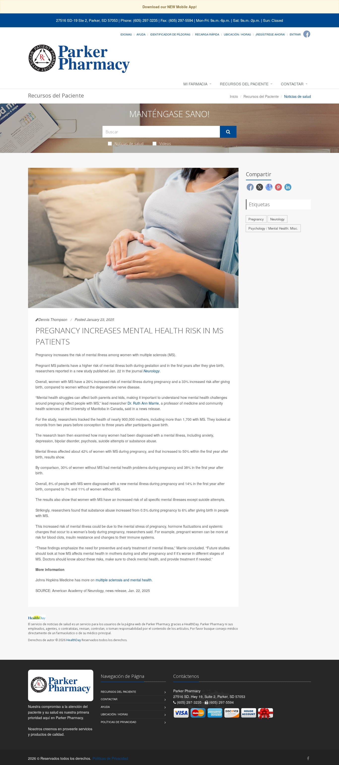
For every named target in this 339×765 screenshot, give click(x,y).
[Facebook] (306, 34)
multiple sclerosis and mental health (124, 579)
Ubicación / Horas (237, 34)
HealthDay (73, 640)
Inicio (234, 96)
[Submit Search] (228, 132)
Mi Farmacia (195, 83)
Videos (165, 143)
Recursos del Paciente (244, 83)
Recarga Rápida (207, 34)
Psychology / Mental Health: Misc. (273, 228)
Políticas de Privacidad (118, 722)
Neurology (151, 370)
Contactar (292, 83)
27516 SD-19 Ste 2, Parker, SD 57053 (87, 20)
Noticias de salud (129, 143)
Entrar (295, 34)
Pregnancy (256, 219)
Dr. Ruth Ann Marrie (143, 403)
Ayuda (140, 34)
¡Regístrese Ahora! (270, 34)
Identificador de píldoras (170, 34)
